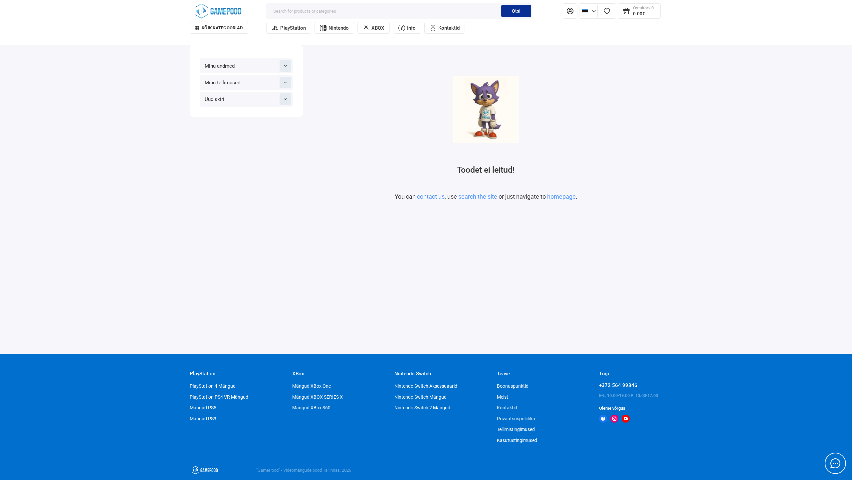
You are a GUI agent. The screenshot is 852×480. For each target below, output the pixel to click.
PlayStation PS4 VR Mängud (219, 397)
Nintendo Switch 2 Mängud (422, 407)
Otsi (516, 11)
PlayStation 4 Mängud (213, 386)
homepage (561, 196)
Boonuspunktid (513, 386)
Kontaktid (449, 28)
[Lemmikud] (607, 11)
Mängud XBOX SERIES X (317, 397)
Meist (502, 397)
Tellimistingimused (516, 429)
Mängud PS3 (203, 418)
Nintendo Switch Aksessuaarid (425, 386)
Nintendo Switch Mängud (420, 397)
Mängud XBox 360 (311, 407)
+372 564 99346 (618, 385)
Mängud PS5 (203, 407)
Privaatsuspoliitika (516, 418)
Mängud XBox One (311, 386)
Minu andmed (220, 66)
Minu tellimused (222, 83)
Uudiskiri (214, 99)
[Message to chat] (835, 463)
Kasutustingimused (517, 440)
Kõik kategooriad (222, 27)
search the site (477, 196)
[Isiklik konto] (570, 11)
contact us (431, 196)
